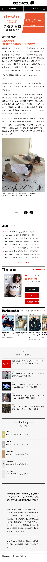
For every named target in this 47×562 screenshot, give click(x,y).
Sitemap (5, 556)
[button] (43, 326)
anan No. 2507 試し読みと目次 (21, 238)
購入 (32, 295)
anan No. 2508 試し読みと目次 (19, 232)
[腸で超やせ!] (13, 285)
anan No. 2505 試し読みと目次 (21, 251)
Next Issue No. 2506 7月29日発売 (22, 254)
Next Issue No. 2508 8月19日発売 (22, 241)
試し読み (32, 289)
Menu (35, 9)
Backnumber (38, 270)
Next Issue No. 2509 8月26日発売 (20, 235)
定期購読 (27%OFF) (33, 302)
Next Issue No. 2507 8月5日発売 (22, 248)
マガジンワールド (23, 3)
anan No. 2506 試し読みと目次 (21, 244)
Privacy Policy (18, 556)
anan (33, 25)
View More (22, 262)
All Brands (11, 9)
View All (40, 311)
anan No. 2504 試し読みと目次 (21, 257)
